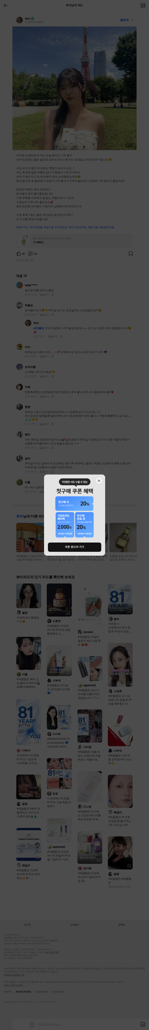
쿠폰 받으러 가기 (74, 547)
